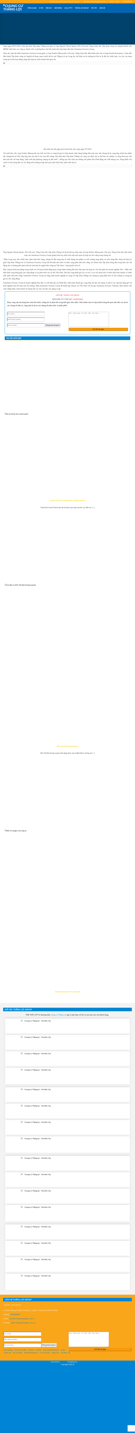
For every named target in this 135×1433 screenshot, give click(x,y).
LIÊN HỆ (102, 8)
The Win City (66, 1353)
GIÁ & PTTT (68, 8)
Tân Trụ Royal (18, 1353)
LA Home (31, 1350)
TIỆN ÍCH (48, 8)
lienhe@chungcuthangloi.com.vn (21, 1318)
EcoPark (38, 1350)
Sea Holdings (9, 1350)
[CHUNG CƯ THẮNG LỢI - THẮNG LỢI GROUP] (13, 8)
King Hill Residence (31, 1353)
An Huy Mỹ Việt (20, 1350)
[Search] (131, 8)
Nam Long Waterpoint (51, 1350)
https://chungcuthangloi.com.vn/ (23, 1323)
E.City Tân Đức (45, 1353)
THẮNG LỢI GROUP (82, 8)
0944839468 (15, 1314)
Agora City (56, 1353)
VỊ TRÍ (41, 8)
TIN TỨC (94, 8)
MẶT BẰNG (58, 8)
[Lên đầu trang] (131, 1430)
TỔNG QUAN (32, 8)
